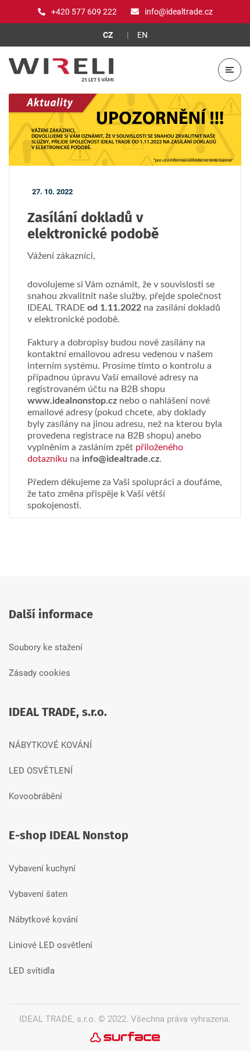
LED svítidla (32, 971)
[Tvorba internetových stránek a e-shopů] (125, 1036)
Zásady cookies (39, 673)
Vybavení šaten (38, 894)
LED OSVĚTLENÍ (41, 770)
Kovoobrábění (35, 796)
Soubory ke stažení (46, 647)
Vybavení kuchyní (42, 868)
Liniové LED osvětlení (50, 945)
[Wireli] (61, 69)
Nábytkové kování (43, 919)
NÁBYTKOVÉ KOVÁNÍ (50, 745)
